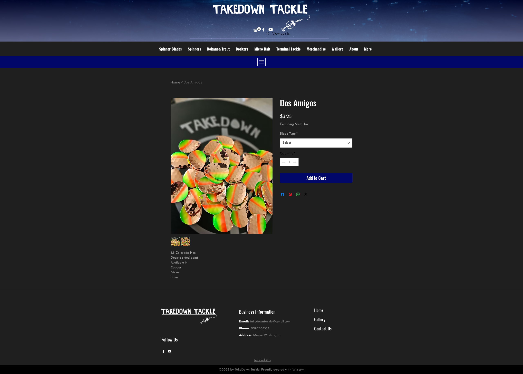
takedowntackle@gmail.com (270, 321)
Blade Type (288, 133)
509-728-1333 (259, 328)
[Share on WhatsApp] (298, 194)
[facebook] (163, 351)
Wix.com (298, 369)
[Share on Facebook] (282, 194)
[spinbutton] (289, 162)
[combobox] (316, 143)
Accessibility (262, 360)
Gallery (319, 319)
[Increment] (295, 162)
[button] (257, 29)
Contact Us (323, 329)
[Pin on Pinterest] (290, 194)
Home (175, 82)
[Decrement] (283, 162)
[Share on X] (305, 194)
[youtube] (170, 351)
